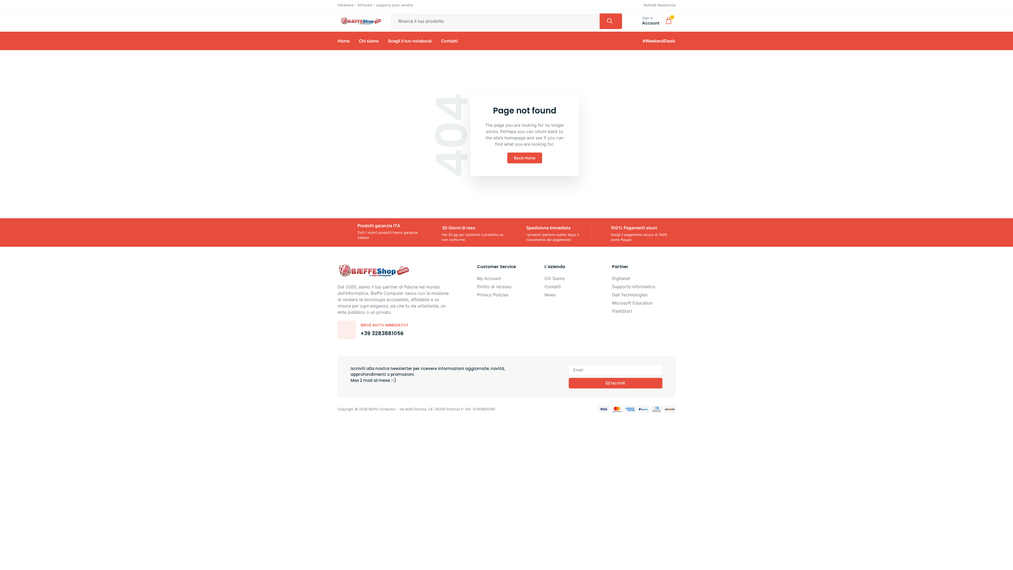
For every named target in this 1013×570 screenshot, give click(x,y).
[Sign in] (635, 20)
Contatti (449, 41)
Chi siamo (369, 41)
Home (344, 41)
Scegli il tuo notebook (410, 41)
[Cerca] (611, 21)
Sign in (647, 18)
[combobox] (495, 21)
